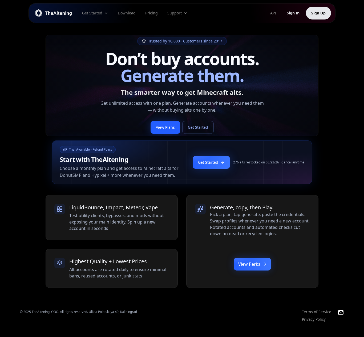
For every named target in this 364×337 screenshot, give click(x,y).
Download (127, 12)
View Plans (165, 127)
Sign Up (318, 12)
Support (174, 12)
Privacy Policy (314, 319)
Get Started (92, 12)
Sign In (293, 12)
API (273, 12)
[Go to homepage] (54, 13)
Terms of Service (316, 311)
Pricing (151, 12)
